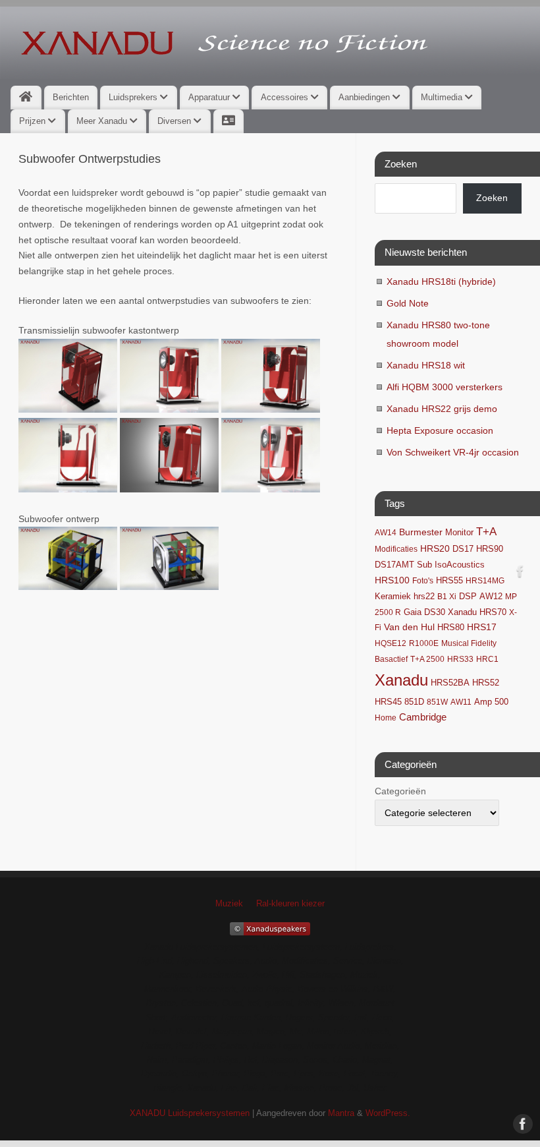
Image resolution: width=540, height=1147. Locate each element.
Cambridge (422, 717)
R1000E (424, 643)
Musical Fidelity (469, 643)
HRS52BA (450, 683)
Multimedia (443, 97)
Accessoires (286, 97)
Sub (424, 565)
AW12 (490, 596)
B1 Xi (446, 596)
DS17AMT (394, 565)
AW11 (461, 702)
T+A (486, 531)
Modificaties (396, 549)
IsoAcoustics (460, 565)
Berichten (71, 97)
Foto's (422, 580)
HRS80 (450, 627)
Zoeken (492, 197)
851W (437, 702)
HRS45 (388, 702)
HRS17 (482, 627)
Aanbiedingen (365, 97)
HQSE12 (390, 643)
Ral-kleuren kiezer (290, 903)
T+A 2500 (427, 659)
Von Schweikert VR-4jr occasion (453, 452)
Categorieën (400, 791)
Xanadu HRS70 (477, 612)
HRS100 (392, 580)
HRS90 (489, 549)
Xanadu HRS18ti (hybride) (441, 281)
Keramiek (393, 596)
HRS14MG (485, 580)
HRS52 (485, 683)
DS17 (462, 549)
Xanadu (401, 680)
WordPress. (387, 1113)
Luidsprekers (134, 97)
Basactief (391, 659)
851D (414, 702)
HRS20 (435, 549)
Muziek (229, 903)
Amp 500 (491, 702)
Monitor (459, 532)
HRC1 (487, 659)
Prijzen (33, 121)
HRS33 (460, 659)
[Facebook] (520, 573)
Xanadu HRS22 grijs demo (442, 408)
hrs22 (424, 596)
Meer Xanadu (103, 121)
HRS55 (449, 580)
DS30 (434, 612)
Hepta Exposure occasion (440, 430)
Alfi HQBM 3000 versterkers (444, 387)
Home (385, 717)
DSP (468, 596)
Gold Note (408, 303)
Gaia (412, 612)
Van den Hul (409, 627)
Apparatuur (210, 97)
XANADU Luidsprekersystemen (190, 1113)
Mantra (341, 1113)
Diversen (175, 121)
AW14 (385, 532)
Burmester (421, 532)
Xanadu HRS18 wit (426, 365)
